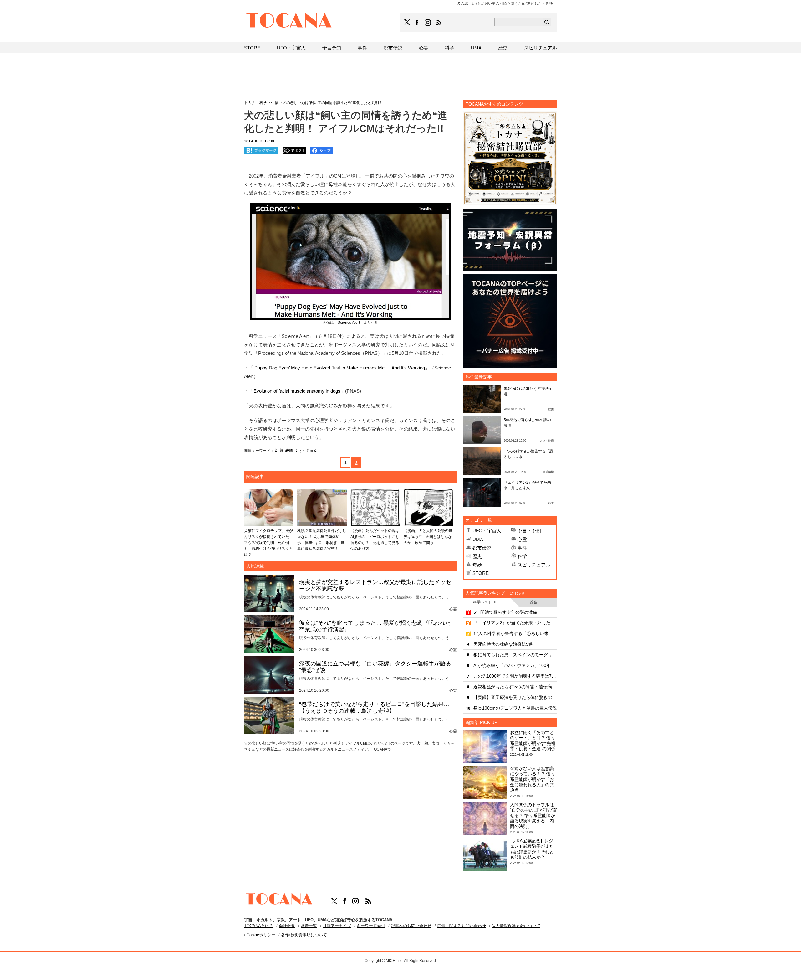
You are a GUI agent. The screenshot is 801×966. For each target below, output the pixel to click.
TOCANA (289, 21)
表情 (289, 450)
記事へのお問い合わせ (411, 925)
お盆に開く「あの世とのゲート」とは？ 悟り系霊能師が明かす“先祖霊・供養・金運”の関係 (532, 740)
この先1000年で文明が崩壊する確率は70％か (515, 676)
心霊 (522, 539)
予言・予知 (529, 530)
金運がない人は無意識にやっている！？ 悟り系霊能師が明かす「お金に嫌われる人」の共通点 (532, 779)
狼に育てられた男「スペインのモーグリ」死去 (515, 654)
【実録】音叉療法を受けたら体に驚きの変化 (515, 697)
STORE (480, 573)
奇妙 (477, 564)
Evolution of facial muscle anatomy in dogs (296, 391)
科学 (522, 556)
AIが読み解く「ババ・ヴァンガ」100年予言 (515, 665)
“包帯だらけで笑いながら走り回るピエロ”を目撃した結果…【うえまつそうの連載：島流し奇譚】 (374, 707)
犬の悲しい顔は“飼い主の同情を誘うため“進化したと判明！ (333, 103)
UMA (477, 539)
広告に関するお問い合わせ (461, 925)
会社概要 (287, 925)
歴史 (477, 556)
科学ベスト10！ (486, 602)
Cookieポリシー (261, 934)
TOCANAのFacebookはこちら (417, 22)
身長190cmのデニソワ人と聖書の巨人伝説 (515, 707)
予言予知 (331, 47)
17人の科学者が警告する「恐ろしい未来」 (515, 633)
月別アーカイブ (337, 925)
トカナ (249, 103)
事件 (522, 547)
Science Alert (349, 322)
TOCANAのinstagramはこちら (428, 22)
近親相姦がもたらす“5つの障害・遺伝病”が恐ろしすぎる (515, 686)
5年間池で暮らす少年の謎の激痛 (505, 612)
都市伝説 (481, 547)
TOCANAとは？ (258, 925)
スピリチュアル (534, 564)
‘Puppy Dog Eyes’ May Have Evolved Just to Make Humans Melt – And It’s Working (339, 367)
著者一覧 (309, 925)
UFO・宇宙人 (486, 530)
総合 (533, 602)
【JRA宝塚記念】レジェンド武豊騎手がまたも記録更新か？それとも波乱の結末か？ (532, 849)
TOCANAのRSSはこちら (439, 22)
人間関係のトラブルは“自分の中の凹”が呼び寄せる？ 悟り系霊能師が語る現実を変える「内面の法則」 (533, 815)
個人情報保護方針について (516, 925)
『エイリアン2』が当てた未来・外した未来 (515, 622)
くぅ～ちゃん (306, 450)
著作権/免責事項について (304, 934)
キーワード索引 (371, 925)
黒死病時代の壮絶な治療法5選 (503, 644)
